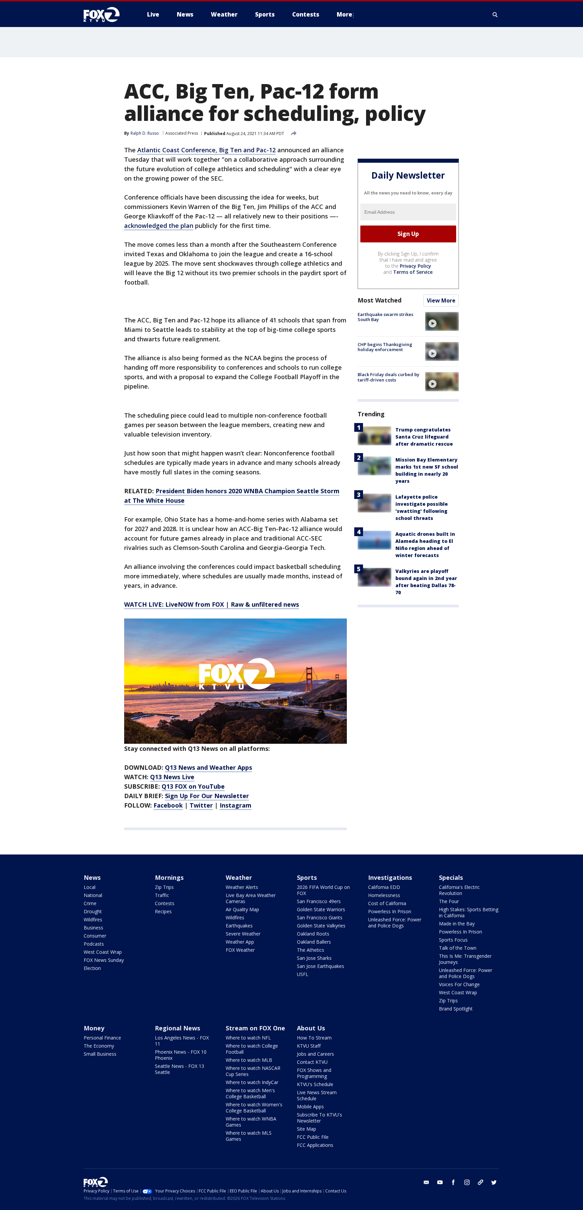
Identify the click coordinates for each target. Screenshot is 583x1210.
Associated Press (181, 133)
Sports (307, 877)
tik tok (480, 1182)
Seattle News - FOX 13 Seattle (179, 1069)
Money (94, 1028)
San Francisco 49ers (319, 901)
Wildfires (93, 919)
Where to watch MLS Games (249, 1136)
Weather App (240, 942)
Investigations (390, 877)
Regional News (177, 1028)
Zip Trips (164, 887)
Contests (164, 903)
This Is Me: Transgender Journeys (465, 959)
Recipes (163, 911)
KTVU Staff (309, 1046)
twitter (494, 1182)
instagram (467, 1182)
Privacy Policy (415, 266)
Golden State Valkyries (321, 925)
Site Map (306, 1129)
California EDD (384, 887)
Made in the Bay (457, 923)
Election (92, 968)
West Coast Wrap (103, 952)
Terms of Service (413, 272)
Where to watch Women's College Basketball (254, 1107)
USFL (302, 974)
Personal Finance (102, 1037)
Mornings (169, 877)
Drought (93, 911)
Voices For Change (459, 984)
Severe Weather (243, 933)
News (92, 877)
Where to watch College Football (252, 1049)
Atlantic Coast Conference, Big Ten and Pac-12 (206, 150)
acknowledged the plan (158, 225)
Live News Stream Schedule (317, 1095)
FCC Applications (315, 1145)
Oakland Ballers (314, 942)
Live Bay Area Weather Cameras (251, 898)
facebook (453, 1182)
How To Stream (314, 1037)
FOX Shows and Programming (314, 1073)
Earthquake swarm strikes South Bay (385, 317)
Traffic (162, 895)
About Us (311, 1028)
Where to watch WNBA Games (251, 1121)
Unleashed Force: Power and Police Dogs (394, 922)
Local (89, 887)
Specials (451, 877)
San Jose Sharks (314, 958)
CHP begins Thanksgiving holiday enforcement (385, 347)
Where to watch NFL (248, 1037)
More (344, 14)
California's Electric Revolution (459, 890)
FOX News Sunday (104, 960)
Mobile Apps (310, 1106)
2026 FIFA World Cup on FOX (323, 890)
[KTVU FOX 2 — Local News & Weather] (106, 14)
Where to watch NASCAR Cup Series (253, 1071)
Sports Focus (453, 940)
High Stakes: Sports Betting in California (468, 912)
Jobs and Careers (315, 1054)
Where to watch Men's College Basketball (250, 1093)
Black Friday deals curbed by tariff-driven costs (388, 377)
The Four (449, 901)
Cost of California (387, 903)
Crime (90, 903)
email (426, 1182)
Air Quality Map (242, 909)
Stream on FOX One (255, 1028)
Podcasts (94, 944)
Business (93, 927)
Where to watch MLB (249, 1060)
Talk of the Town (457, 948)
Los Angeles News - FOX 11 (182, 1040)
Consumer (95, 935)
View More (441, 300)
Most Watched (379, 300)
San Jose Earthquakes (320, 966)
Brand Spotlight (456, 1008)
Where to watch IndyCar (252, 1082)
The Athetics (310, 950)
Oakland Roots (313, 933)
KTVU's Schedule (315, 1084)
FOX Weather (240, 950)
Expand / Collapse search (495, 14)
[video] (442, 321)
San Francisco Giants (319, 917)
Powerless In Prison (389, 911)
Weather (239, 877)
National (93, 895)
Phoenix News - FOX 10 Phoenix (180, 1055)
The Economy (99, 1046)
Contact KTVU (312, 1062)
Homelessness (384, 895)
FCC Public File (313, 1137)
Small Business (100, 1054)
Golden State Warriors (321, 909)
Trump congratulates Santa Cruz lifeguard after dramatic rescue (424, 437)
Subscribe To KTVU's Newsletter (319, 1117)
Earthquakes (239, 925)
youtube (440, 1182)
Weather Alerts (242, 887)
